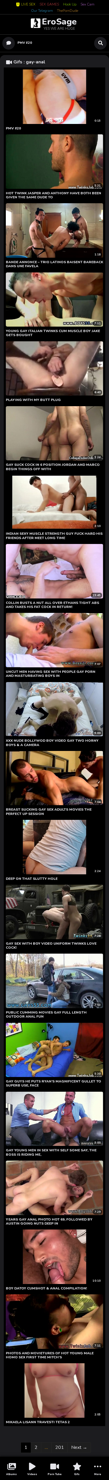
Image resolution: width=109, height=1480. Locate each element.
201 (60, 1447)
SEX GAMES (49, 4)
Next (79, 1447)
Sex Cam (87, 4)
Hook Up (69, 4)
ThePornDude (67, 11)
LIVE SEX (28, 4)
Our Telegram (42, 11)
